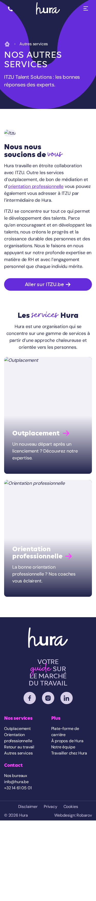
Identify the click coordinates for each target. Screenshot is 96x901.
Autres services (18, 753)
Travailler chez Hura (69, 753)
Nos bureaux (15, 775)
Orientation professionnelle (18, 738)
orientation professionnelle (35, 186)
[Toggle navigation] (86, 8)
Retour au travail (19, 747)
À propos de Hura (67, 741)
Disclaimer (28, 806)
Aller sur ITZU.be (45, 284)
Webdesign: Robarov (73, 815)
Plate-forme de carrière (65, 731)
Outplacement (17, 728)
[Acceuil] (48, 8)
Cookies (70, 806)
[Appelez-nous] (10, 8)
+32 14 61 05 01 (17, 788)
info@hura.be (16, 781)
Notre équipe (63, 747)
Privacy (50, 806)
